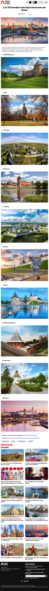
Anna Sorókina (21, 13)
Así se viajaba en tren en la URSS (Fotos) (34, 482)
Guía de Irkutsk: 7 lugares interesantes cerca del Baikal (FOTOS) (23, 438)
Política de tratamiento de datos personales (10, 568)
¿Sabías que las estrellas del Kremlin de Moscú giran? (36, 558)
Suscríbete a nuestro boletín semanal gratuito (36, 570)
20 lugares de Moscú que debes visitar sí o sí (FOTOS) (12, 539)
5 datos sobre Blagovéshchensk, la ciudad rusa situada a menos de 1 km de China (12, 520)
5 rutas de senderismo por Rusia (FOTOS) (34, 501)
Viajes (29, 14)
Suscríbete (30, 564)
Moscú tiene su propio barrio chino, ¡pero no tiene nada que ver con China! (12, 482)
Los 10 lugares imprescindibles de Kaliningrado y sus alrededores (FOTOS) (36, 519)
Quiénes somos (4, 567)
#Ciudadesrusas (21, 441)
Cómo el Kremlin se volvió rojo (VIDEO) (12, 557)
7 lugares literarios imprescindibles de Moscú (12, 501)
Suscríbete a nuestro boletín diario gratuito (35, 573)
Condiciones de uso (5, 570)
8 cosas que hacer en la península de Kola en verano (11, 463)
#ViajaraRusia (5, 441)
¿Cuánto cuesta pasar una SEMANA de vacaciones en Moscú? (36, 463)
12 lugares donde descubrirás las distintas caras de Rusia (34, 539)
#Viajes (13, 441)
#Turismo (30, 441)
